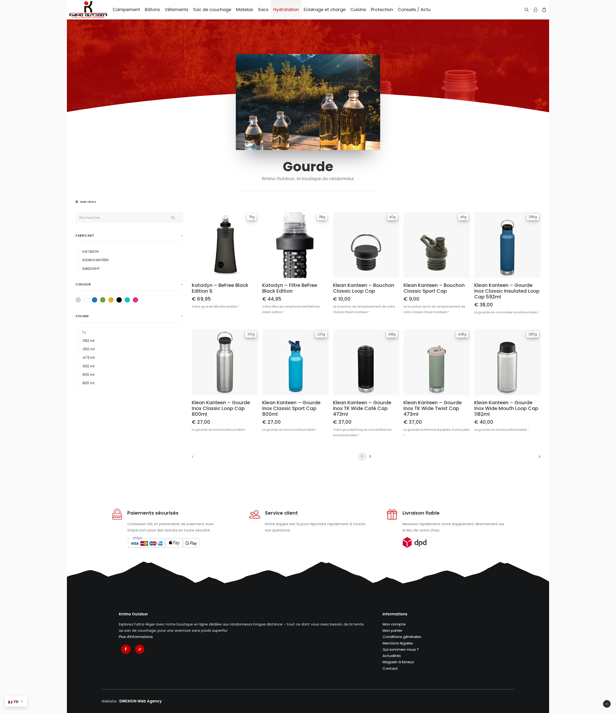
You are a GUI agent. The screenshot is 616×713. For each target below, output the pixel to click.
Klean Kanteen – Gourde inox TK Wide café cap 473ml (362, 408)
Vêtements (176, 9)
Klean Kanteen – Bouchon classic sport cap (434, 288)
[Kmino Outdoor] (88, 9)
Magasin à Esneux (398, 661)
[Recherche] (528, 9)
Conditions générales (402, 636)
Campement (126, 9)
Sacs (263, 9)
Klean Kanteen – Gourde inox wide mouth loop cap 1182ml (506, 408)
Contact (390, 668)
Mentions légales (398, 643)
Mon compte (394, 624)
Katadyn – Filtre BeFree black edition (289, 288)
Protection (382, 9)
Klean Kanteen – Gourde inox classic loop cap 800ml (221, 408)
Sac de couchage (212, 9)
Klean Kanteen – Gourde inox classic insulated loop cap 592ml (506, 291)
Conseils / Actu (414, 9)
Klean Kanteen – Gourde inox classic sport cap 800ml (291, 408)
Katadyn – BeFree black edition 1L (220, 288)
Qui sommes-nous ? (401, 649)
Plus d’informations (136, 636)
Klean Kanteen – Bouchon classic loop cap (363, 288)
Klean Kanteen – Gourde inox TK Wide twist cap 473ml (433, 408)
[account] (535, 9)
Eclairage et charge (325, 9)
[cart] (543, 9)
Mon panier (392, 630)
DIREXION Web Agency (140, 701)
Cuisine (358, 9)
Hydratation (286, 9)
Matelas (244, 9)
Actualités (392, 655)
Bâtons (152, 9)
